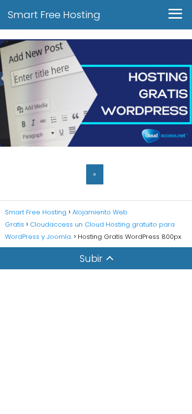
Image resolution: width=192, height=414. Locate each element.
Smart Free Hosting (54, 15)
